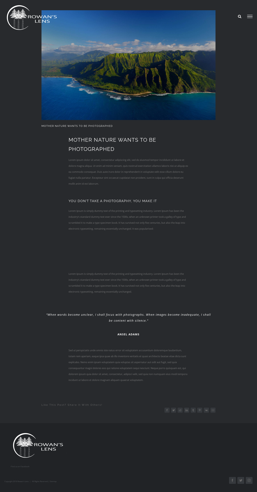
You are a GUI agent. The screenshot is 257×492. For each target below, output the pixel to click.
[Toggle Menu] (250, 16)
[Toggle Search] (239, 16)
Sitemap (53, 481)
